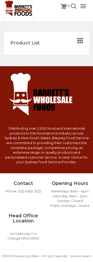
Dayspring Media (26, 256)
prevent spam (81, 256)
